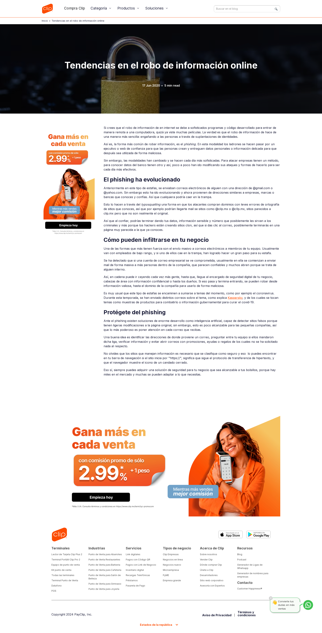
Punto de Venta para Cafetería (105, 570)
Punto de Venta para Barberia (104, 564)
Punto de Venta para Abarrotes (105, 554)
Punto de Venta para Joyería (104, 589)
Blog (239, 554)
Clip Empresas (171, 554)
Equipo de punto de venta (65, 564)
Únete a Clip (206, 570)
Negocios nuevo (172, 564)
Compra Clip (74, 8)
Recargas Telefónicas (138, 575)
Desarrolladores (209, 575)
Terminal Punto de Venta (64, 580)
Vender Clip (206, 559)
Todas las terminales (62, 575)
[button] (101, 8)
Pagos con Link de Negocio (141, 564)
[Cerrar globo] (271, 598)
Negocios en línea (173, 559)
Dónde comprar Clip (211, 564)
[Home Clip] (59, 535)
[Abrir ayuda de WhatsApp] (308, 605)
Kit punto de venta (61, 570)
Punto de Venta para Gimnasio (105, 583)
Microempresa (171, 570)
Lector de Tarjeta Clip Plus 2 (66, 554)
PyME (166, 575)
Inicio (45, 20)
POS (53, 590)
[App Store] (230, 534)
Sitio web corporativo (211, 580)
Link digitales (133, 554)
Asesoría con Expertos (212, 585)
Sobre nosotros (208, 554)
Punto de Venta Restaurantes (104, 559)
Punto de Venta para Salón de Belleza (105, 577)
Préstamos (132, 580)
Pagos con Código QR (138, 559)
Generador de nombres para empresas (252, 575)
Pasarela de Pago (135, 585)
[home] (47, 9)
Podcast (241, 559)
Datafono (56, 585)
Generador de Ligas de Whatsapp (250, 566)
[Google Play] (258, 534)
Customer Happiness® (249, 588)
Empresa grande (172, 580)
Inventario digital (135, 570)
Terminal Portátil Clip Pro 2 (65, 559)
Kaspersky (235, 298)
